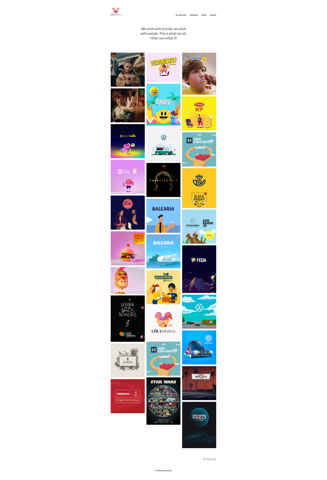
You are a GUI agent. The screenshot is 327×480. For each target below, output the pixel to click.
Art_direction (181, 15)
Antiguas (209, 459)
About (203, 15)
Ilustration (194, 15)
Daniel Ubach (166, 471)
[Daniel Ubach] (133, 11)
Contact (213, 15)
